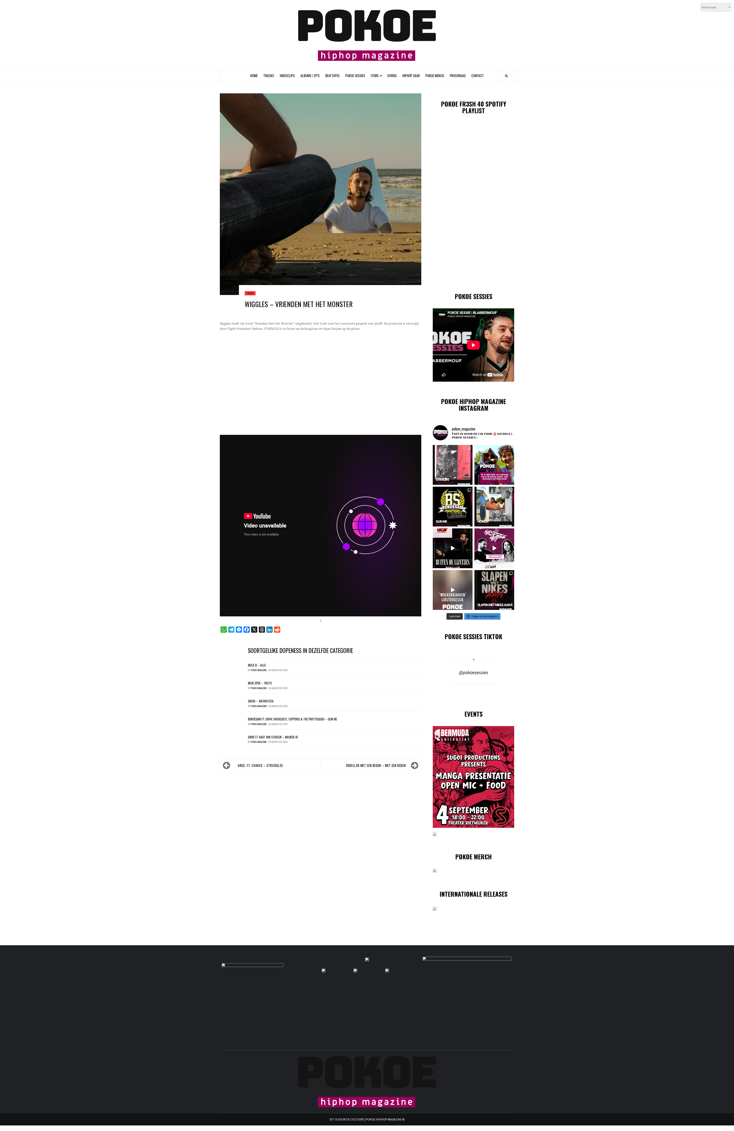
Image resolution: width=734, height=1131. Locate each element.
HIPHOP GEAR (411, 75)
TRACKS (268, 75)
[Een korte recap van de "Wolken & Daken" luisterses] (453, 590)
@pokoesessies (473, 672)
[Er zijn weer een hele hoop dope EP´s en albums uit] (453, 465)
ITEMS (375, 75)
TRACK (250, 293)
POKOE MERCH (434, 75)
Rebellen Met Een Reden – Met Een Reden (376, 765)
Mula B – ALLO (257, 665)
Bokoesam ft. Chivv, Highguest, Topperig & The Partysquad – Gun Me (292, 719)
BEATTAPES (332, 75)
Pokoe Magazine (259, 670)
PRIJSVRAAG (458, 75)
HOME (254, 75)
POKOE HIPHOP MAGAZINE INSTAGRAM (473, 404)
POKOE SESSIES (355, 75)
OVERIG (392, 75)
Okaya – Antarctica (261, 701)
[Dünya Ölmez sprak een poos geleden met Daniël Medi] (494, 548)
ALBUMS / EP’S (310, 75)
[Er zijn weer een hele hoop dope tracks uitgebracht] (453, 506)
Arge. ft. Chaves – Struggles (260, 765)
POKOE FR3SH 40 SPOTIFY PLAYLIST (473, 107)
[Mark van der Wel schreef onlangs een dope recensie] (494, 465)
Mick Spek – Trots (260, 683)
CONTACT (477, 75)
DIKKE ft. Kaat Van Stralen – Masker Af (273, 737)
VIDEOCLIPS (287, 75)
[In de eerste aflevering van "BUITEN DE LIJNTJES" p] (453, 548)
